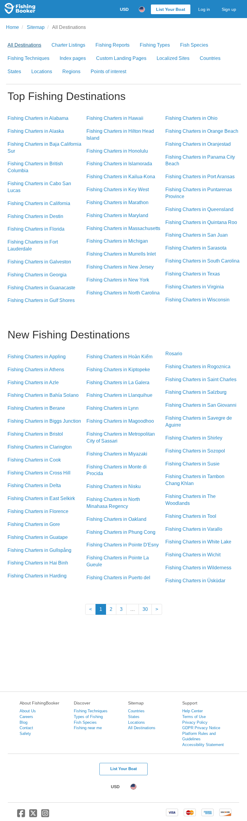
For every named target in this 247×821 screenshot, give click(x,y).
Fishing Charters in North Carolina (123, 292)
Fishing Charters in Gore (34, 524)
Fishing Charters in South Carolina (202, 260)
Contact (26, 728)
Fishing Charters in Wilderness (198, 567)
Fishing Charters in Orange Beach (201, 131)
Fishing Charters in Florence (38, 511)
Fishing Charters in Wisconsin (197, 299)
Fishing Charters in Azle (33, 382)
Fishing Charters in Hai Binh (38, 562)
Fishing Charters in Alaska (36, 131)
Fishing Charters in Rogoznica (197, 366)
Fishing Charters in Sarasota (196, 247)
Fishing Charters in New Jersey (120, 266)
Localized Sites (173, 58)
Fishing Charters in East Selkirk (41, 498)
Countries (210, 58)
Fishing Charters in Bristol (35, 434)
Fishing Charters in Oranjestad (198, 144)
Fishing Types (155, 45)
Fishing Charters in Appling (37, 356)
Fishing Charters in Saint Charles (200, 379)
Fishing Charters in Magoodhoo (120, 421)
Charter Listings (68, 45)
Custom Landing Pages (121, 58)
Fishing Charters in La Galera (117, 382)
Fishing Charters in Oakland (116, 519)
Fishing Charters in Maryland (117, 215)
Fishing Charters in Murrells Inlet (121, 254)
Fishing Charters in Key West (117, 189)
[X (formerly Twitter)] (33, 815)
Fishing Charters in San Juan (196, 235)
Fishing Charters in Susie (192, 463)
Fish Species (194, 45)
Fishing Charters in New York (117, 279)
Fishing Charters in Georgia (37, 274)
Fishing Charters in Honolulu (117, 151)
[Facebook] (21, 815)
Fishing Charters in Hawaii (114, 118)
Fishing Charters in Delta (34, 485)
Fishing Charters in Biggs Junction (44, 421)
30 (145, 609)
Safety (25, 733)
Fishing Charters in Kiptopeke (118, 369)
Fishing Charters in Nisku (113, 486)
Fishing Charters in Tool (190, 516)
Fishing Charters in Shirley (193, 437)
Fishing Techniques (28, 58)
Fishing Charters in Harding (37, 575)
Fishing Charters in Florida (36, 229)
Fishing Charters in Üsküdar (195, 580)
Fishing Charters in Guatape (38, 537)
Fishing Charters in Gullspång (39, 550)
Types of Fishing (88, 716)
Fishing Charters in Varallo (193, 529)
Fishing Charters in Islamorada (119, 163)
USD (124, 9)
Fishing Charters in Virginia (194, 286)
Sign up (229, 9)
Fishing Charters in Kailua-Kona (120, 176)
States (14, 71)
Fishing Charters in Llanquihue (119, 395)
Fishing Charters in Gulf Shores (41, 300)
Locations (41, 71)
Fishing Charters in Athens (36, 369)
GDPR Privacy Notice (201, 728)
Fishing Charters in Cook (34, 459)
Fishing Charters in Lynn (112, 408)
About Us (28, 711)
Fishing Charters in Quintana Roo (201, 222)
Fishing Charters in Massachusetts (123, 228)
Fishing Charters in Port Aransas (200, 176)
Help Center (192, 711)
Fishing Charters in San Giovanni (200, 405)
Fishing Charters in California (39, 203)
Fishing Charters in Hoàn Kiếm (119, 356)
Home (12, 27)
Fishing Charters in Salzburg (196, 392)
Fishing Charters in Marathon (117, 202)
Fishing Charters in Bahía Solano (43, 395)
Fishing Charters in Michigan (117, 241)
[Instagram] (45, 815)
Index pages (73, 58)
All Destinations (24, 45)
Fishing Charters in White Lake (198, 541)
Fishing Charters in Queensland (199, 209)
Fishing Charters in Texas (192, 273)
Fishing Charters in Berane (36, 408)
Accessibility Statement (203, 744)
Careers (26, 716)
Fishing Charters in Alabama (38, 118)
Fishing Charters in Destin (35, 216)
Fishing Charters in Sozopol (195, 450)
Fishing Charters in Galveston (39, 261)
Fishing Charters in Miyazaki (116, 453)
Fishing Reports (112, 45)
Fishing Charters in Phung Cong (120, 532)
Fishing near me (88, 728)
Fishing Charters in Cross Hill (39, 472)
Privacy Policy (195, 722)
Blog (23, 722)
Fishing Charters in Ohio (191, 118)
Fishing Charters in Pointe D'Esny (122, 544)
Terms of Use (194, 716)
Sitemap (36, 27)
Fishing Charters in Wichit (192, 554)
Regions (71, 71)
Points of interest (108, 71)
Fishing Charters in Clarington (40, 446)
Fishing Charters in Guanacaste (41, 287)
